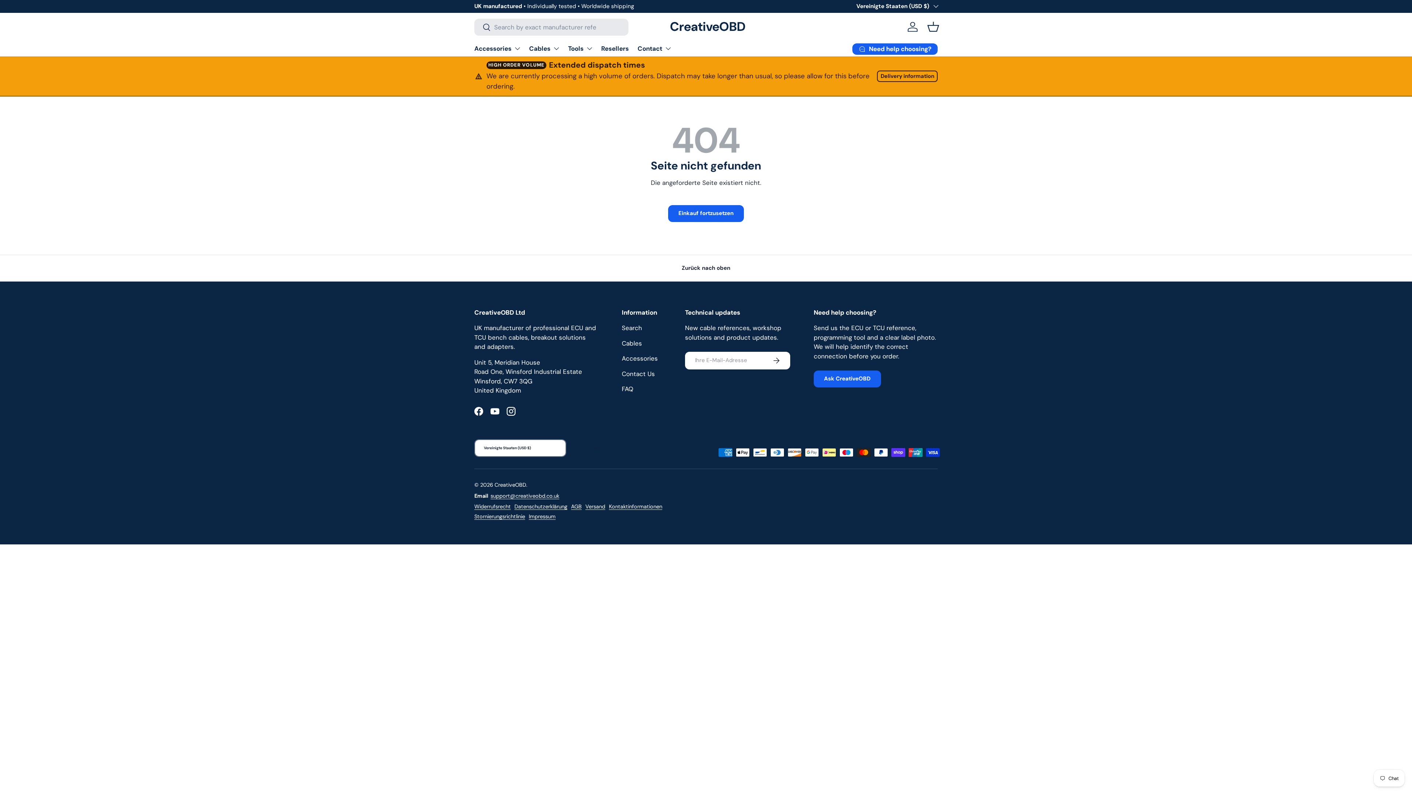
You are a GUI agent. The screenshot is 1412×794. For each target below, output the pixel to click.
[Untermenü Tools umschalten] (589, 48)
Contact (650, 48)
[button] (933, 27)
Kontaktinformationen (635, 506)
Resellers (615, 48)
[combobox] (551, 27)
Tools (576, 48)
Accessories (492, 48)
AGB (576, 506)
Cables (539, 48)
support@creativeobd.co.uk (525, 496)
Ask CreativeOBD (847, 378)
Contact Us (638, 374)
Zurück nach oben (706, 268)
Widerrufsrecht (492, 506)
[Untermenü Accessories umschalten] (517, 48)
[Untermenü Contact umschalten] (668, 48)
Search (632, 328)
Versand (595, 506)
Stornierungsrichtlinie (499, 516)
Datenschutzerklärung (540, 506)
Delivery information (907, 76)
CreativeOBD (510, 485)
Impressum (542, 516)
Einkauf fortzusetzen (706, 213)
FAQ (627, 389)
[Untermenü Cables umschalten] (556, 48)
